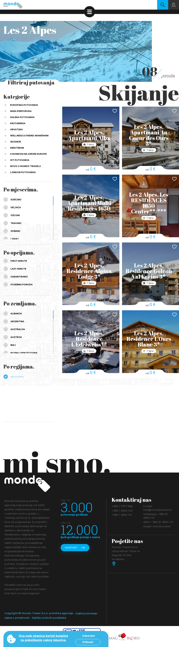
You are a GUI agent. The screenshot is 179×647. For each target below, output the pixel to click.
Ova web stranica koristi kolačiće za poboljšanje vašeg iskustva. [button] (43, 638)
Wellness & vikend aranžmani (29, 135)
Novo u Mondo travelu (25, 166)
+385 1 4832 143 (122, 510)
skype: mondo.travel (157, 526)
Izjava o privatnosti (16, 617)
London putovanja (23, 172)
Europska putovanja (24, 105)
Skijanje (15, 141)
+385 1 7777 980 (122, 506)
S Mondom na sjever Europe (28, 154)
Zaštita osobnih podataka (49, 617)
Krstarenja (17, 123)
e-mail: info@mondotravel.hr (157, 508)
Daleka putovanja (22, 117)
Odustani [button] (88, 635)
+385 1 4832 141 (122, 514)
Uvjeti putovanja (86, 613)
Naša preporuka (20, 111)
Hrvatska (16, 129)
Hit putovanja (19, 160)
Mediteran (17, 147)
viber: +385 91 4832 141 (158, 522)
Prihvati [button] (88, 642)
